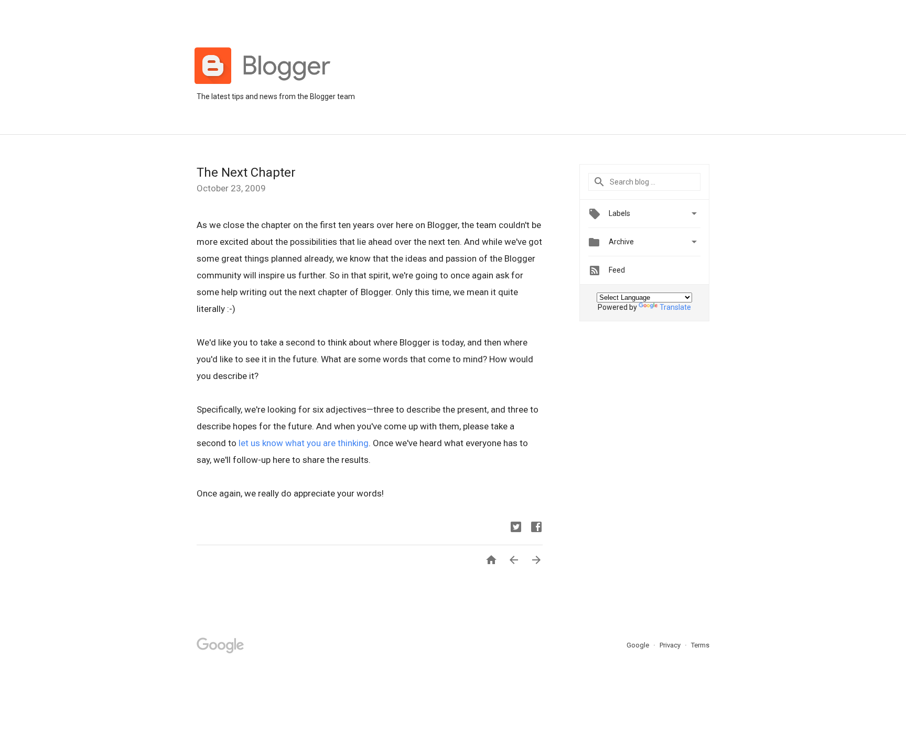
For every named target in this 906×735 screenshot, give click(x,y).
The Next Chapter (246, 172)
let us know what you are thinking (304, 443)
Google (639, 645)
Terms (700, 645)
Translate (675, 307)
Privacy (671, 645)
